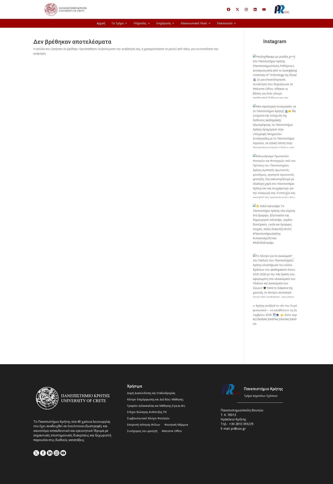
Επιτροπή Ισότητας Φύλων (143, 424)
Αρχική (101, 23)
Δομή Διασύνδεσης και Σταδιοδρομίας (151, 393)
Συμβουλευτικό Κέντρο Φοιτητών (148, 418)
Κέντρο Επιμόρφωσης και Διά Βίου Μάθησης (155, 399)
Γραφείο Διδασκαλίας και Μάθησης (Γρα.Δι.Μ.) (156, 406)
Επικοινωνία (224, 23)
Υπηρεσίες (140, 23)
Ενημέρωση (163, 23)
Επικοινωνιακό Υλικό (194, 23)
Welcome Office (172, 431)
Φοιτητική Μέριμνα (176, 424)
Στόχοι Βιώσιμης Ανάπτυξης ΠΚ (147, 412)
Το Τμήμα (117, 23)
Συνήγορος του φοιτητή (142, 431)
